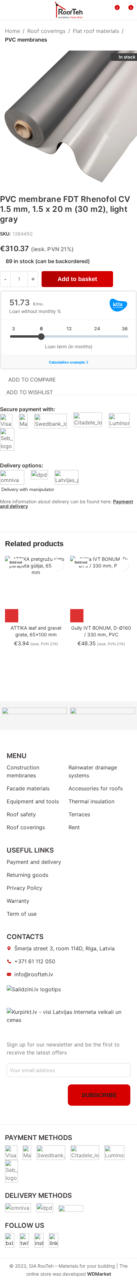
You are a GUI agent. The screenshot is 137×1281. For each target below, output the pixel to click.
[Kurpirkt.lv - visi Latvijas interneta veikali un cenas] (68, 1015)
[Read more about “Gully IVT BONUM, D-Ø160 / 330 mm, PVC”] (76, 615)
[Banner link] (34, 716)
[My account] (102, 10)
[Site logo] (68, 9)
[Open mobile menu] (8, 10)
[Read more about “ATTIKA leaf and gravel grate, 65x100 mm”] (11, 615)
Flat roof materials (96, 31)
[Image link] (9, 1240)
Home (12, 31)
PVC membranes (26, 39)
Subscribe (99, 1095)
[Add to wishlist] (58, 565)
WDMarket (99, 1274)
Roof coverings (46, 31)
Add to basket (77, 279)
